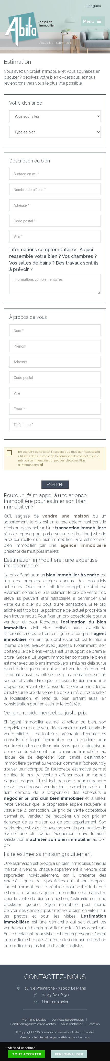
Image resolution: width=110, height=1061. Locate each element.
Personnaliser (69, 1054)
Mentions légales (34, 1019)
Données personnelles (68, 1019)
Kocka (71, 1037)
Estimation (63, 42)
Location (94, 1024)
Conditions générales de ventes (33, 1024)
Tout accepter (26, 1054)
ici (41, 465)
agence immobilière (83, 545)
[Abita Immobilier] (29, 23)
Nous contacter (71, 1024)
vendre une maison (65, 516)
